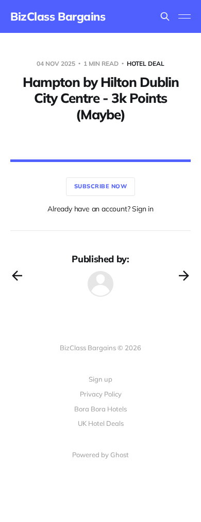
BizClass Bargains (58, 16)
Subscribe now (100, 186)
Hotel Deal (145, 63)
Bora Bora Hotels (100, 409)
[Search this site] (165, 16)
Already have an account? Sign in (100, 208)
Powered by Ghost (100, 455)
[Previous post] (17, 275)
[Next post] (184, 275)
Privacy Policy (101, 394)
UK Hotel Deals (101, 423)
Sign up (100, 379)
